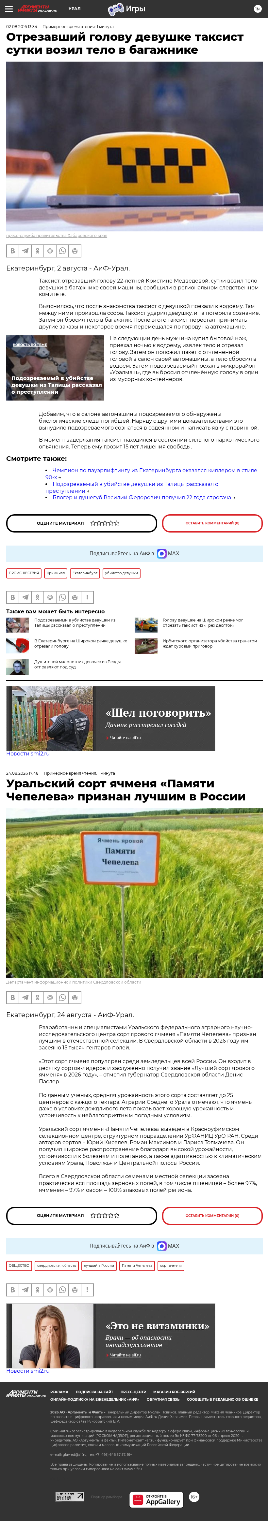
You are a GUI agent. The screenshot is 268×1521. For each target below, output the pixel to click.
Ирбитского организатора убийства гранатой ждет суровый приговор (210, 643)
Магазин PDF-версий (174, 1392)
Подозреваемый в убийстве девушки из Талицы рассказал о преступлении (74, 623)
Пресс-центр (133, 1392)
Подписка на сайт (94, 1392)
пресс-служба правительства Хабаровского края (56, 235)
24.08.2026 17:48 (22, 773)
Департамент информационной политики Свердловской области (73, 982)
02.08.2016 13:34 (21, 26)
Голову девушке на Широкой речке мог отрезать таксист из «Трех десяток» (203, 623)
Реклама (59, 1392)
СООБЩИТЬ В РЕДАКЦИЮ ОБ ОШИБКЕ (222, 1399)
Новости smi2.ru (28, 754)
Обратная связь (163, 1399)
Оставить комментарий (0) (213, 523)
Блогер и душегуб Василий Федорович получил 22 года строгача (142, 497)
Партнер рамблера (106, 1497)
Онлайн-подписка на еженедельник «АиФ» (94, 1399)
